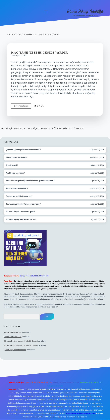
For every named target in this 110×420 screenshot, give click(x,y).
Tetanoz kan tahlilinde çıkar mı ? (19, 196)
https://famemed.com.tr (60, 128)
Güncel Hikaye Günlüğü (85, 11)
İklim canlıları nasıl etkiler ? (17, 188)
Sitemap (78, 128)
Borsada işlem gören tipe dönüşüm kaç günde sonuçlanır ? (30, 181)
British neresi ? (12, 165)
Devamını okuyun (22, 107)
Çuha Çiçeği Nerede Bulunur (15, 350)
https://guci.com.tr (37, 128)
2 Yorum (40, 106)
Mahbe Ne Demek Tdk (12, 332)
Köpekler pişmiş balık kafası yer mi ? (21, 219)
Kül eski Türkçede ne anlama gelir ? (20, 212)
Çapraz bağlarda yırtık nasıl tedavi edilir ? (23, 150)
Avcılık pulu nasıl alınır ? (15, 173)
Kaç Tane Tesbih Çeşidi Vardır (39, 52)
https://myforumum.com (13, 128)
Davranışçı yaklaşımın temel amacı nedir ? (23, 204)
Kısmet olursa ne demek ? (16, 157)
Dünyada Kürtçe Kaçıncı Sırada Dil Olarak (20, 341)
